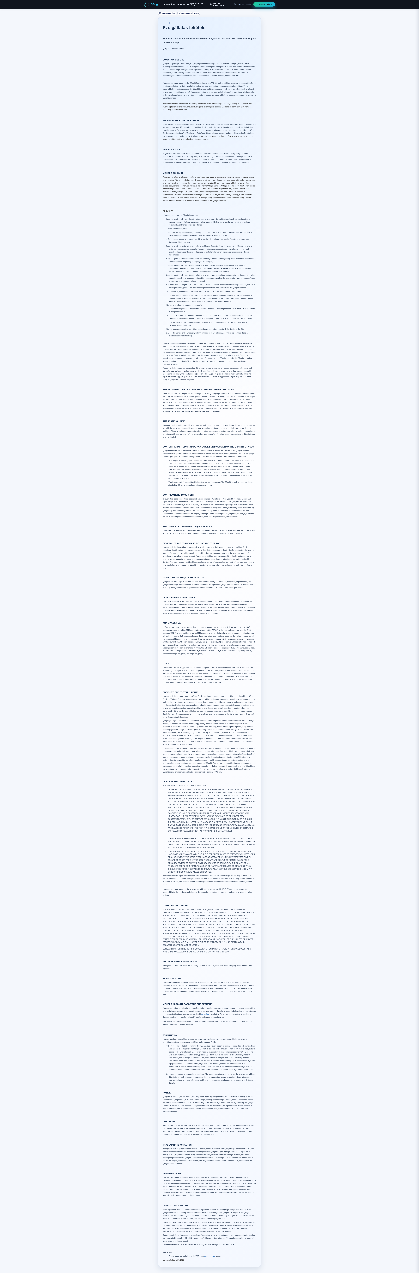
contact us (205, 1014)
